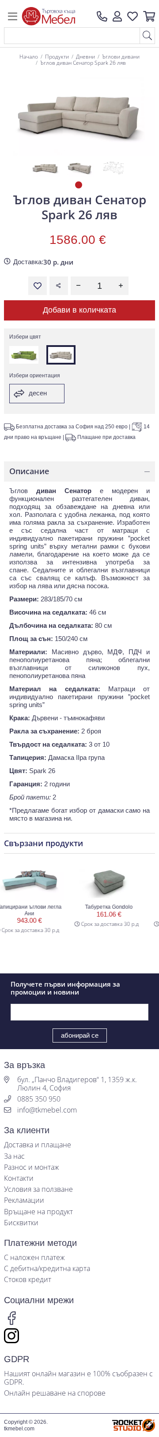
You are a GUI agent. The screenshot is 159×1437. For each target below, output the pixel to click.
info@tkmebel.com (47, 1110)
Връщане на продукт (38, 1212)
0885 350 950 (39, 1099)
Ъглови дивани (121, 56)
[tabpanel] (45, 168)
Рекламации (24, 1200)
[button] (117, 16)
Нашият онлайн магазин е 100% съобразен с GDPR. (78, 1378)
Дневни (85, 56)
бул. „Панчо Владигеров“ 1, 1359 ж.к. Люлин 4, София (77, 1084)
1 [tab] (79, 185)
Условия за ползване (38, 1189)
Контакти (19, 1178)
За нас (14, 1156)
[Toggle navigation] (12, 16)
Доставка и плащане (37, 1145)
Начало (28, 56)
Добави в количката (79, 310)
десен (37, 393)
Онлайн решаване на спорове (55, 1393)
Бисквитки (21, 1223)
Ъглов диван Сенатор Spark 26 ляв (83, 62)
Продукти (57, 56)
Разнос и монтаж (31, 1167)
